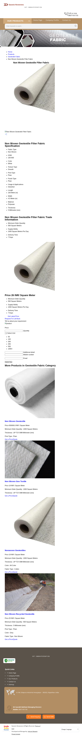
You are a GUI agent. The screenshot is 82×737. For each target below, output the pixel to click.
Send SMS (50, 717)
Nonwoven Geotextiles (15, 550)
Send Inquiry (35, 717)
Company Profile (52, 20)
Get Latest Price (13, 316)
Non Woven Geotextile (15, 421)
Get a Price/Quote (11, 439)
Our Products (15, 21)
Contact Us (66, 20)
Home (10, 52)
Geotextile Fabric (14, 57)
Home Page (37, 20)
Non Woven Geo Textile (15, 481)
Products (11, 54)
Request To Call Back (12, 319)
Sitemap (11, 684)
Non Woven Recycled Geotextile (19, 614)
